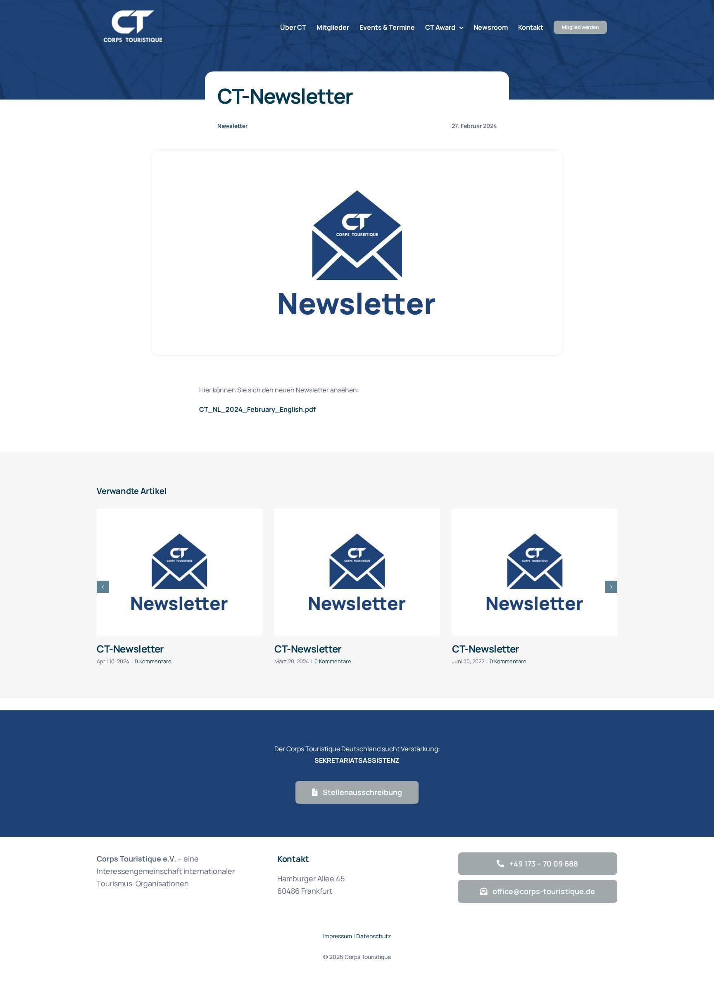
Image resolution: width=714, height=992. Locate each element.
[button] (103, 587)
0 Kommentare (153, 661)
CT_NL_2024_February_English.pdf (257, 409)
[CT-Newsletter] (179, 571)
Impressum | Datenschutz (357, 936)
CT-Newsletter (130, 648)
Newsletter (232, 126)
